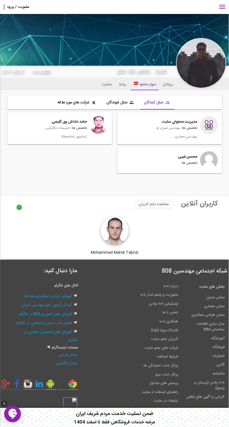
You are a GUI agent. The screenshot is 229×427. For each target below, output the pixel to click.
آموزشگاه (218, 338)
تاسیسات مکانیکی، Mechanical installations (56, 128)
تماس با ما (170, 312)
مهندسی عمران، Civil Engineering (166, 128)
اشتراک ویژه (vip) (164, 330)
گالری (220, 365)
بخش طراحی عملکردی (208, 315)
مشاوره (107, 84)
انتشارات (218, 356)
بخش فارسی (68, 355)
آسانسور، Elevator (74, 136)
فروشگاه (219, 347)
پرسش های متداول (163, 383)
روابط (123, 84)
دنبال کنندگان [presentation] (154, 102)
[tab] (157, 103)
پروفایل (168, 84)
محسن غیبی (187, 157)
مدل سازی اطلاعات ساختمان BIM (211, 327)
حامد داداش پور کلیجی (69, 122)
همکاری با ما (169, 321)
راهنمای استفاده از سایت (160, 392)
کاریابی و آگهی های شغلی (205, 397)
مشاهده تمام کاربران (154, 204)
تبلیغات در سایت (166, 401)
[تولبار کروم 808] (73, 386)
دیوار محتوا (148, 84)
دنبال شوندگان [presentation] (117, 102)
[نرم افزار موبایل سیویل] (50, 386)
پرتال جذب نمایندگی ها (161, 365)
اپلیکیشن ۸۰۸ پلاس (163, 304)
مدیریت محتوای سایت (179, 122)
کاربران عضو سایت (164, 339)
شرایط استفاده (167, 357)
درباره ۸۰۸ (170, 286)
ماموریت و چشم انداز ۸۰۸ (159, 295)
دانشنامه (219, 374)
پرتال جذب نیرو (166, 374)
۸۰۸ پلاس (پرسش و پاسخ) (209, 385)
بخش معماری (214, 306)
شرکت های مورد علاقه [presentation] (73, 102)
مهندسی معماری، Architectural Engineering (183, 136)
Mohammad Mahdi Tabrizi (114, 253)
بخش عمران (215, 297)
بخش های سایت (212, 287)
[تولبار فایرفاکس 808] (62, 386)
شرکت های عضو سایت (161, 348)
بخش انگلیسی (66, 363)
